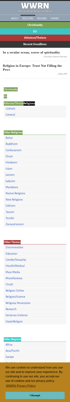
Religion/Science (15, 296)
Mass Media (13, 272)
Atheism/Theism (35, 37)
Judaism (10, 181)
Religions (27, 18)
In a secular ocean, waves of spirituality (31, 52)
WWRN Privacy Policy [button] (21, 385)
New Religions (14, 199)
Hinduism (11, 162)
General (10, 114)
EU (35, 31)
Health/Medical (15, 265)
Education (11, 253)
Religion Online (15, 290)
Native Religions (15, 193)
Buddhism (12, 143)
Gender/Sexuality (16, 259)
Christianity (35, 25)
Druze (9, 156)
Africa (9, 344)
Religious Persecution (18, 303)
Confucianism (13, 150)
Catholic (10, 108)
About (15, 18)
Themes (54, 18)
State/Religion (14, 321)
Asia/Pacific (12, 350)
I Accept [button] (35, 395)
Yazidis (10, 218)
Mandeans (12, 187)
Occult (9, 284)
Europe (10, 356)
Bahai (9, 137)
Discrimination (14, 247)
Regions (42, 18)
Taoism (10, 212)
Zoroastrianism (15, 224)
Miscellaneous (14, 278)
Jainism (10, 174)
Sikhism (10, 205)
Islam (9, 168)
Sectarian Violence (17, 315)
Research (11, 309)
